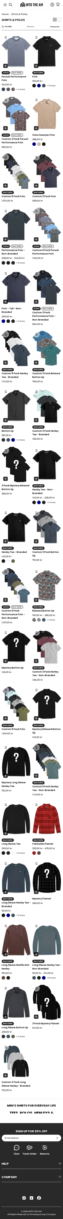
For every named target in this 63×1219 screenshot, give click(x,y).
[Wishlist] (5, 37)
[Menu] (5, 4)
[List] (59, 20)
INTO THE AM (35, 1211)
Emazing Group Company (43, 1214)
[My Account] (50, 4)
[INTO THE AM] (31, 4)
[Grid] (55, 20)
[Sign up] (57, 1138)
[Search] (12, 6)
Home (5, 14)
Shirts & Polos (19, 14)
